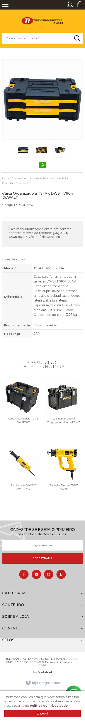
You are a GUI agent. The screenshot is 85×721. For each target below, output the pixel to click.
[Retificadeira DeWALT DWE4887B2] (22, 478)
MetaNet (45, 672)
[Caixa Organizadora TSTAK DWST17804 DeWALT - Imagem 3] (60, 150)
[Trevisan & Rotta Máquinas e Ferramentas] (42, 22)
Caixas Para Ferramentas (16, 183)
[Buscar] (77, 38)
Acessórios (21, 178)
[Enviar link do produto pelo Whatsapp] (42, 165)
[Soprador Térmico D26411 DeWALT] (63, 478)
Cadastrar (41, 558)
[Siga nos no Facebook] (24, 574)
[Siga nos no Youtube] (36, 574)
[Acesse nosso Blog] (61, 574)
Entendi (43, 713)
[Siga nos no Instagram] (48, 574)
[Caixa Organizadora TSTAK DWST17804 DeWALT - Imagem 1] (23, 150)
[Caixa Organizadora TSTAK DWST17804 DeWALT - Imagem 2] (41, 150)
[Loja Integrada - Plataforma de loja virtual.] (42, 683)
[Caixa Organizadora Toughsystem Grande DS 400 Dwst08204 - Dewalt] (63, 411)
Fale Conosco (49, 237)
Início (5, 178)
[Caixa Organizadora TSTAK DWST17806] (22, 411)
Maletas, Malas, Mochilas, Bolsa (50, 178)
